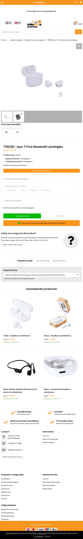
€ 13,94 (49, 339)
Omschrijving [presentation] (42, 260)
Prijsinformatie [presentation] (25, 260)
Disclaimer (5, 519)
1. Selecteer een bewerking (15, 179)
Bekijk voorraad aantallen (41, 171)
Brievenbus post (7, 485)
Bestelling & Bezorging (51, 482)
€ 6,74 (49, 395)
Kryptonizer (5, 495)
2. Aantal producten (12, 200)
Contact (46, 479)
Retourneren (47, 489)
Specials (4, 498)
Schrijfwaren (5, 479)
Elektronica (5, 489)
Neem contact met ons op (12, 244)
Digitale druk (6, 492)
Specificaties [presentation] (59, 260)
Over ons (46, 436)
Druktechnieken (48, 442)
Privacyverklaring (7, 516)
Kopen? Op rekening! (50, 439)
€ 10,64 (9, 339)
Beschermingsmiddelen (10, 482)
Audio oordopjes (17, 40)
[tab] (25, 260)
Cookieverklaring (7, 513)
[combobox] (38, 31)
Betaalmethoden (49, 485)
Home (3, 40)
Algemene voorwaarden (10, 509)
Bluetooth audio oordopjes (35, 40)
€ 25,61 (9, 395)
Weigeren (48, 536)
